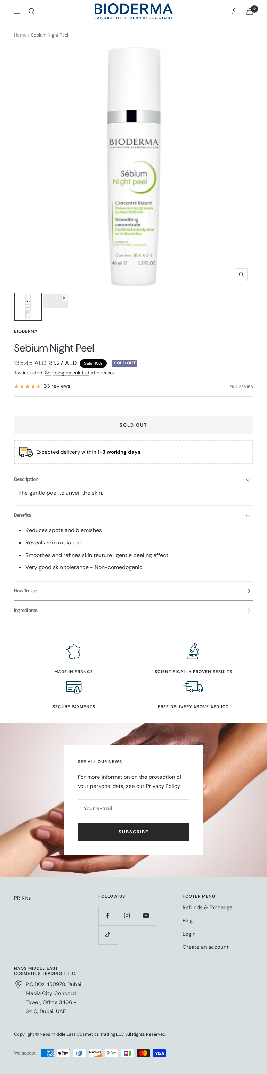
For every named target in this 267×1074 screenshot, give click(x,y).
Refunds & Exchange (208, 907)
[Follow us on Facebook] (108, 915)
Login (189, 933)
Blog (188, 920)
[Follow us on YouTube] (146, 915)
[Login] (235, 11)
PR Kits (22, 898)
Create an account (206, 947)
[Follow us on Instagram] (127, 915)
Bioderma (26, 331)
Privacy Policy (163, 786)
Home (20, 35)
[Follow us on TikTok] (108, 934)
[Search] (32, 11)
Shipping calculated (67, 373)
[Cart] (249, 11)
